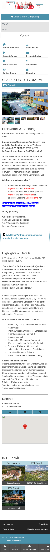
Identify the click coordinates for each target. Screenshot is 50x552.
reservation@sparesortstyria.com (18, 206)
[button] (25, 427)
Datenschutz (8, 529)
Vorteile (15, 549)
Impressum (7, 524)
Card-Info (43, 524)
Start (5, 549)
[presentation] (5, 101)
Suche (26, 35)
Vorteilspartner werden (37, 529)
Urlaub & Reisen (29, 549)
